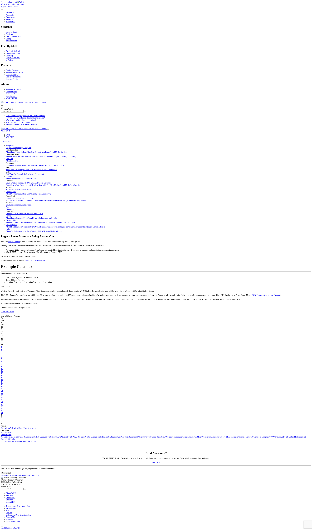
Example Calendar (8, 439)
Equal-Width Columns (14, 183)
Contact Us (10, 517)
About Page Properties (14, 152)
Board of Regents (103, 437)
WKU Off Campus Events (278, 437)
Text (84, 227)
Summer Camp (182, 437)
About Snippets (12, 178)
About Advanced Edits (14, 222)
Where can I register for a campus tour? (21, 120)
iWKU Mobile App (13, 36)
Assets (8, 207)
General (33, 441)
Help (8, 229)
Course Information (13, 198)
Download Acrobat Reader (11, 475)
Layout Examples (12, 148)
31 (2, 413)
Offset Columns (29, 183)
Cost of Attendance (13, 77)
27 (2, 404)
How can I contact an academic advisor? (21, 124)
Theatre (191, 437)
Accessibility (11, 508)
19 (2, 386)
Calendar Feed (36, 194)
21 (2, 391)
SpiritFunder (10, 96)
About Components (13, 194)
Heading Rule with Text (40, 185)
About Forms (11, 218)
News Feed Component (48, 170)
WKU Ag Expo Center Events (84, 437)
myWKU (9, 60)
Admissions (10, 17)
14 (2, 375)
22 (2, 393)
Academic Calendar (13, 51)
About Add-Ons (12, 161)
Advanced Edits (12, 220)
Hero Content (69, 227)
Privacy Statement (13, 521)
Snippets (9, 176)
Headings (60, 227)
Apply (3, 6)
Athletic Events (67, 437)
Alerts (29, 178)
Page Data (27, 152)
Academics (10, 15)
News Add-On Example (15, 170)
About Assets (11, 209)
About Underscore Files (15, 156)
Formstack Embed (13, 200)
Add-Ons (9, 159)
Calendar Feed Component (54, 165)
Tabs (72, 185)
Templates (10, 145)
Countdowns (11, 185)
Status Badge (63, 200)
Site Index (10, 519)
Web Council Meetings (21, 441)
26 (2, 402)
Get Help (14, 231)
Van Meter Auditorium (202, 437)
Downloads (6, 473)
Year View (32, 428)
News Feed (42, 200)
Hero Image (45, 152)
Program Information (29, 198)
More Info (14, 6)
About (8, 231)
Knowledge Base (24, 231)
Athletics (9, 19)
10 (2, 366)
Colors (40, 227)
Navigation (78, 227)
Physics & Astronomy (25, 437)
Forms (8, 216)
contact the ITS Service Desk (35, 260)
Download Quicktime (30, 475)
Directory (9, 55)
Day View (5, 428)
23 (2, 395)
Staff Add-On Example (15, 174)
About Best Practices (14, 227)
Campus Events (45, 437)
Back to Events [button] (7, 312)
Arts (59, 437)
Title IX (9, 510)
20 (2, 388)
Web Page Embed (79, 200)
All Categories (6, 437)
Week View (13, 428)
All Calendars (6, 432)
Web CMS (10, 137)
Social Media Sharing (58, 152)
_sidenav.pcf (63, 156)
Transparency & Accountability (18, 506)
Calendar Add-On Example (16, 165)
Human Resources (13, 53)
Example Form (22, 218)
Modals (57, 185)
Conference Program (272, 295)
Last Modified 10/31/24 (10, 528)
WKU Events (6, 435)
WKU (8, 135)
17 (2, 382)
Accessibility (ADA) (30, 227)
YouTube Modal (25, 189)
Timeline (77, 185)
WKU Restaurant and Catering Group (135, 437)
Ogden (14, 437)
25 (2, 399)
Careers (9, 513)
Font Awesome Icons (42, 222)
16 (2, 380)
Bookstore (10, 34)
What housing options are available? (20, 122)
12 (2, 371)
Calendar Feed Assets (35, 165)
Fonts (54, 227)
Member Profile (12, 79)
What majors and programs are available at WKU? (25, 116)
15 (2, 377)
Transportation (11, 41)
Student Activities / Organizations (163, 437)
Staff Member (52, 200)
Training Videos (37, 231)
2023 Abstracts (257, 295)
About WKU (11, 13)
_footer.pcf (42, 156)
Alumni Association (13, 89)
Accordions (22, 178)
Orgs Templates (25, 148)
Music (118, 437)
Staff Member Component (34, 174)
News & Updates (50, 231)
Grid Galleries (37, 214)
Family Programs (12, 70)
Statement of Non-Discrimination (18, 515)
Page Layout (36, 152)
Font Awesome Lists (23, 185)
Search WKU (7, 109)
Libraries (113, 437)
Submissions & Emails (48, 218)
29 (2, 408)
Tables (64, 222)
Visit (8, 6)
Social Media (65, 185)
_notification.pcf (52, 156)
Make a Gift (10, 94)
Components (11, 192)
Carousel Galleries (25, 214)
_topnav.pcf (73, 156)
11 (2, 369)
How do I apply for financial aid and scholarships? (25, 118)
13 (2, 373)
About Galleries (12, 214)
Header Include (56, 222)
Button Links (28, 222)
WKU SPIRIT (11, 98)
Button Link (25, 194)
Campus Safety (12, 32)
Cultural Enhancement (297, 437)
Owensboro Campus (260, 437)
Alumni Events (11, 92)
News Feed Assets (31, 170)
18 (2, 384)
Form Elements (33, 218)
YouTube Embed (12, 189)
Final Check (47, 227)
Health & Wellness (13, 58)
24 (2, 397)
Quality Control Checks (95, 227)
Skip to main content (9, 2)
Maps (52, 185)
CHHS (36, 437)
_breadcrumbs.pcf (31, 156)
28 (2, 406)
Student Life (10, 22)
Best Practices (11, 225)
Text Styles (71, 222)
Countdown (46, 194)
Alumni (54, 437)
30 (2, 410)
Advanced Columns (43, 183)
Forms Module (14, 242)
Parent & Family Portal (15, 72)
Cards (33, 178)
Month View (23, 428)
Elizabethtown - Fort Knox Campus (224, 437)
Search (59, 231)
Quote (70, 200)
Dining (8, 39)
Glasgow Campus (245, 437)
